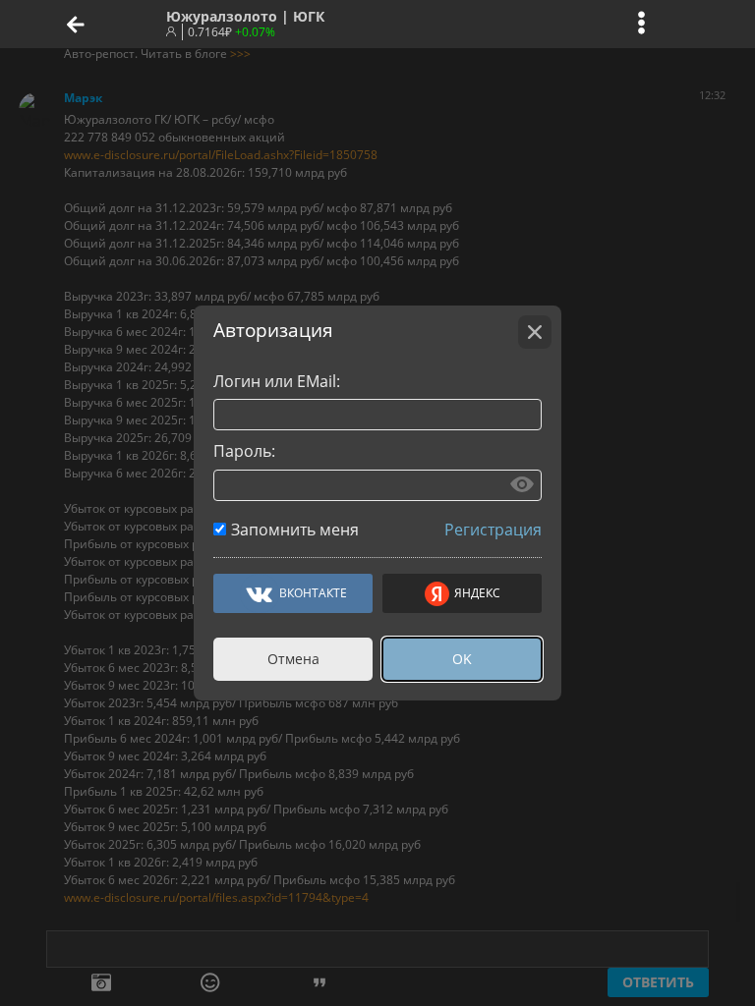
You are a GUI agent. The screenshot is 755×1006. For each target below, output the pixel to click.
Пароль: (244, 451)
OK (462, 658)
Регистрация (493, 529)
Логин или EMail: (276, 381)
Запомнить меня (295, 529)
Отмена (293, 658)
